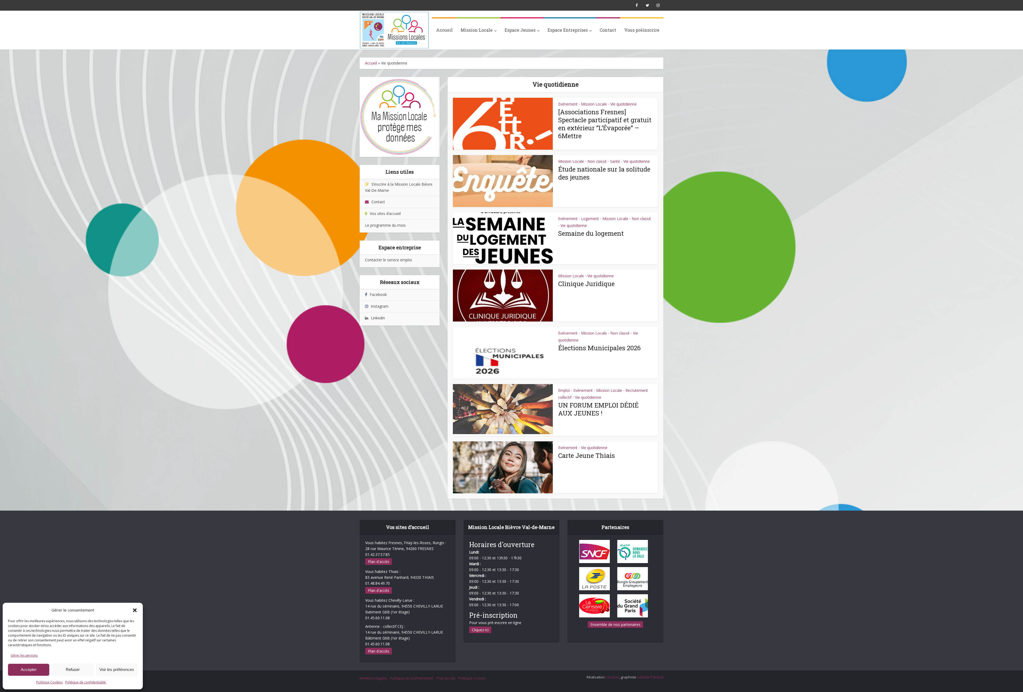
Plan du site (446, 678)
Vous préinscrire (641, 30)
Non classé (597, 161)
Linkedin (378, 317)
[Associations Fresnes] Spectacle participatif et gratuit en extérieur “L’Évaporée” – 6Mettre (604, 124)
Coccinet (612, 677)
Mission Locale (477, 30)
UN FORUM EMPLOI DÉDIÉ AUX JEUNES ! (598, 409)
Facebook (378, 294)
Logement (590, 218)
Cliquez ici (480, 629)
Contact (608, 30)
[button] (134, 610)
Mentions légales (373, 678)
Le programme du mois (385, 225)
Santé (615, 161)
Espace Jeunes (520, 30)
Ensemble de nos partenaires (615, 624)
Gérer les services (24, 655)
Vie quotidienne (623, 104)
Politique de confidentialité (86, 682)
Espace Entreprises (567, 30)
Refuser (73, 669)
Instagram (379, 306)
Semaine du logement (591, 233)
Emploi (564, 390)
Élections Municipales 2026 (599, 348)
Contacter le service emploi (388, 259)
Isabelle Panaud (650, 677)
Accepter (28, 669)
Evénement (568, 104)
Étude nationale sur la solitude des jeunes (604, 173)
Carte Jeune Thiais (586, 455)
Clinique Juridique (586, 283)
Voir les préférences (116, 669)
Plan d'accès (378, 561)
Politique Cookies (49, 682)
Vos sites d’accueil (385, 213)
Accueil (444, 30)
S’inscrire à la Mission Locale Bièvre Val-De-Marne (398, 187)
